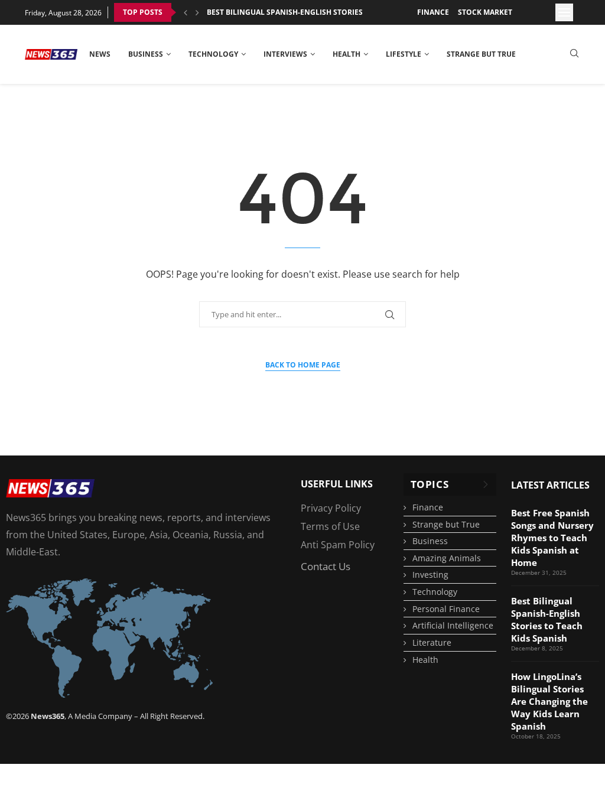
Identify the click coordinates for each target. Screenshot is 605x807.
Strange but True (481, 54)
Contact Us (325, 566)
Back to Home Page (302, 365)
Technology (213, 54)
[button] (185, 12)
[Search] (574, 54)
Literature (431, 642)
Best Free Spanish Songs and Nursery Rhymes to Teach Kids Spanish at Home (552, 537)
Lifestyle (403, 54)
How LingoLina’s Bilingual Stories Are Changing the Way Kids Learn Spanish (549, 701)
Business (145, 54)
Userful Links (337, 484)
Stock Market (485, 12)
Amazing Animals (446, 558)
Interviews (285, 54)
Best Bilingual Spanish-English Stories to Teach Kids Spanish (329, 12)
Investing (430, 574)
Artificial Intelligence (452, 625)
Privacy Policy (331, 508)
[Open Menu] (564, 12)
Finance (433, 12)
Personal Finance (446, 608)
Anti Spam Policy (338, 544)
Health (346, 54)
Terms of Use (330, 526)
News (99, 54)
